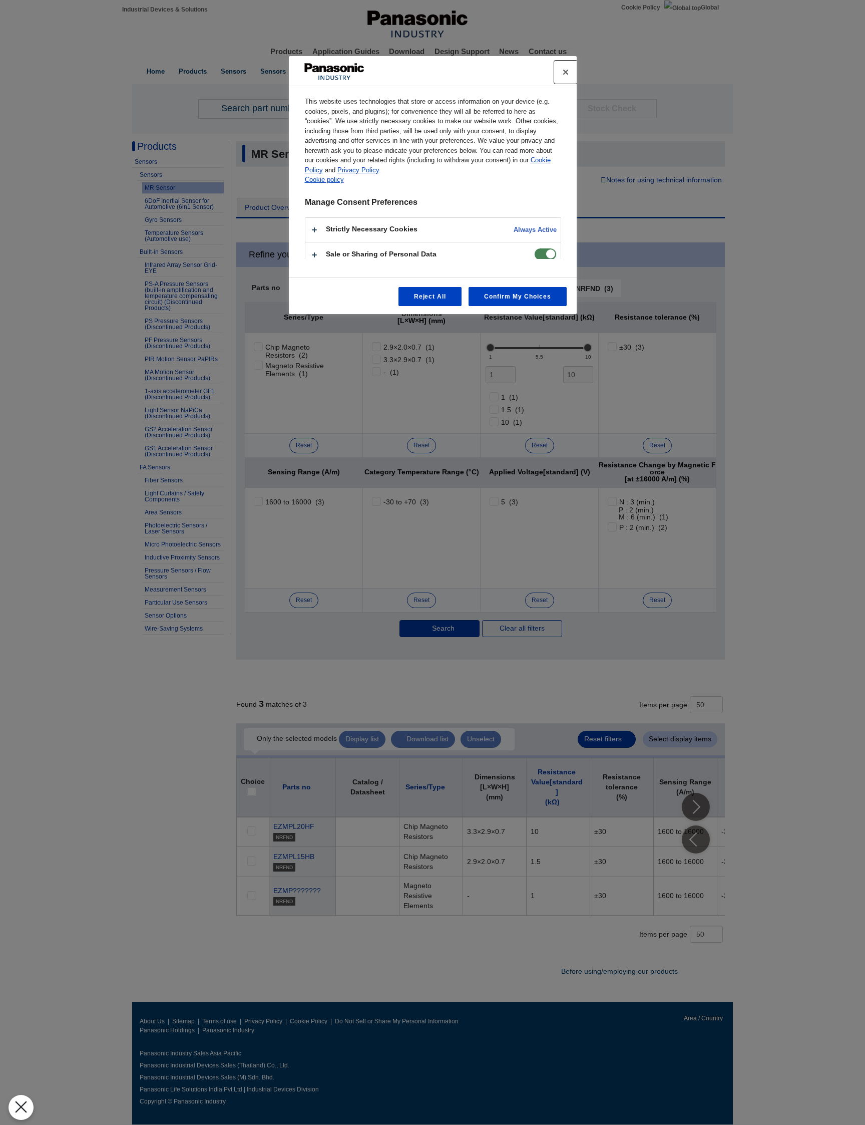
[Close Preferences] (21, 1107)
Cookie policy (324, 179)
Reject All (430, 296)
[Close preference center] (566, 72)
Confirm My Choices (517, 296)
